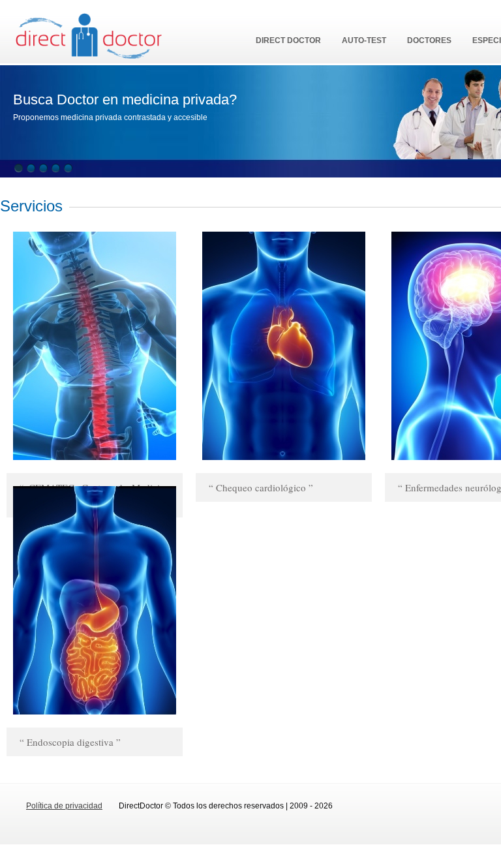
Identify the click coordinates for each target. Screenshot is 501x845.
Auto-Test (364, 40)
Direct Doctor (288, 40)
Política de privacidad (64, 805)
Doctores (429, 40)
